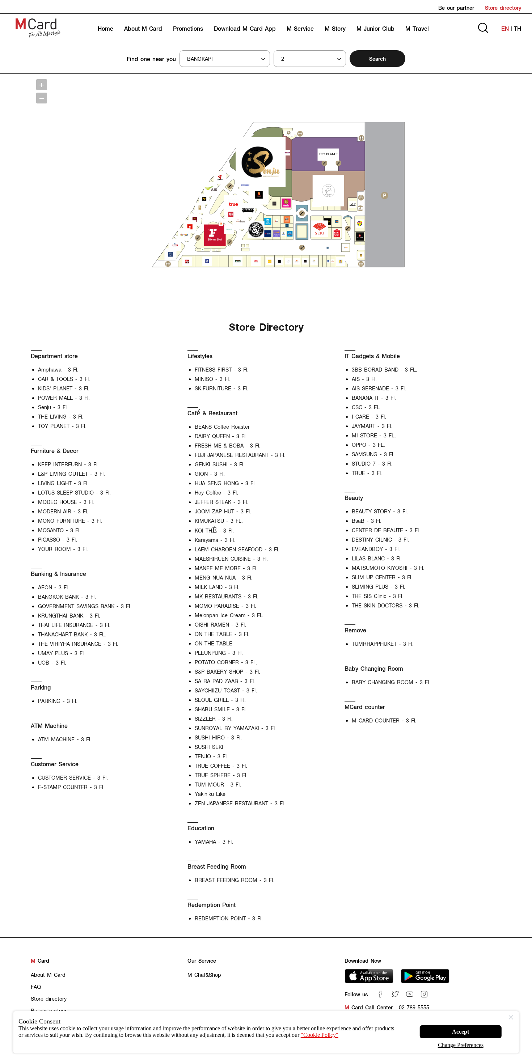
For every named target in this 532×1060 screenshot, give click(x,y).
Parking (41, 687)
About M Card (143, 28)
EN (505, 28)
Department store (54, 356)
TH (517, 28)
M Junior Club (375, 28)
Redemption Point (211, 904)
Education (200, 828)
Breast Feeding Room (216, 866)
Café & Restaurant (212, 413)
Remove (355, 630)
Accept (461, 1028)
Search (377, 58)
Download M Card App (245, 28)
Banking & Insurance (58, 573)
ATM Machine (49, 725)
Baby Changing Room (374, 668)
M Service (300, 28)
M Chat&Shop (204, 974)
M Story (335, 28)
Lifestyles (199, 356)
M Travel (417, 28)
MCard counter (365, 706)
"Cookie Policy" (67, 1042)
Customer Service (55, 764)
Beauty (354, 497)
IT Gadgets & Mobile (372, 356)
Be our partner (456, 7)
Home (105, 28)
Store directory (503, 7)
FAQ (36, 986)
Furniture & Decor (55, 450)
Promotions (188, 28)
